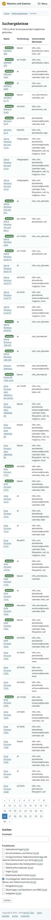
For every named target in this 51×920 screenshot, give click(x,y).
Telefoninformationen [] (19, 867)
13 (25, 805)
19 (10, 811)
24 (36, 811)
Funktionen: (8, 845)
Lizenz (39, 912)
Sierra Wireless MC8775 (8, 256)
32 (36, 816)
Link (26, 849)
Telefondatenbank (20, 13)
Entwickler (25, 916)
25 (41, 811)
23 (30, 811)
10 (9, 805)
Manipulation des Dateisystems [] (24, 863)
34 (4, 821)
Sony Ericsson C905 (7, 702)
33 (41, 816)
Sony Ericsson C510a (7, 567)
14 (30, 805)
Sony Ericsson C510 (7, 472)
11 (15, 805)
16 (41, 805)
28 (15, 816)
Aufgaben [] (13, 893)
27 (10, 816)
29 (20, 816)
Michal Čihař (28, 912)
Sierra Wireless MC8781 (8, 327)
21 (20, 811)
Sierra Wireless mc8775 (8, 280)
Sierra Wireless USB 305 (8, 356)
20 (15, 811)
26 (4, 816)
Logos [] (11, 871)
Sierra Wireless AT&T (8, 242)
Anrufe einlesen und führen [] (22, 853)
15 (35, 805)
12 (20, 805)
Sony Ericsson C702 (7, 581)
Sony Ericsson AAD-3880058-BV (8, 410)
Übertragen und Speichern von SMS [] (26, 889)
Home (6, 13)
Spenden (5, 916)
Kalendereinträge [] (17, 849)
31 (30, 816)
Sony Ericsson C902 (7, 611)
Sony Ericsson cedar (7, 788)
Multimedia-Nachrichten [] (20, 875)
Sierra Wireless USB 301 (8, 342)
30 (25, 816)
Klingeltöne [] (14, 885)
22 (25, 811)
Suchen (7, 900)
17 (46, 805)
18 (4, 811)
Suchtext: (7, 834)
